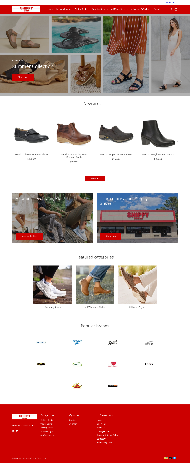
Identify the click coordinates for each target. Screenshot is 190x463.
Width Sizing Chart (105, 442)
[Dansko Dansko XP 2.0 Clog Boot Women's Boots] (74, 131)
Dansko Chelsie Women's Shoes (31, 154)
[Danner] (113, 343)
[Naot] (77, 364)
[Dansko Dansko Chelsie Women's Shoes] (31, 131)
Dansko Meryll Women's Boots (158, 154)
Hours (99, 420)
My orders (73, 423)
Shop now (23, 76)
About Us (101, 427)
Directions (101, 423)
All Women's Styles (95, 307)
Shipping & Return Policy (107, 435)
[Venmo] (174, 458)
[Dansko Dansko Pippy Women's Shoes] (116, 131)
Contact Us (102, 438)
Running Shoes (53, 307)
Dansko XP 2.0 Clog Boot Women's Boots (74, 156)
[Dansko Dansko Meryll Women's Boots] (158, 131)
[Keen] (41, 364)
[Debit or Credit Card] (170, 458)
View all (95, 178)
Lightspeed (50, 458)
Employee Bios (103, 431)
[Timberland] (113, 386)
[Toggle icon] (171, 9)
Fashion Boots (46, 420)
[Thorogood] (77, 386)
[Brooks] (77, 343)
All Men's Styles (137, 307)
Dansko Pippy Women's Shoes (116, 154)
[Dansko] (149, 343)
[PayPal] (166, 458)
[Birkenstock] (41, 343)
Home (50, 9)
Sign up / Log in (171, 2)
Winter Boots (46, 423)
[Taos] (149, 364)
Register (72, 420)
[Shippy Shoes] (26, 9)
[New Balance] (113, 364)
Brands (157, 9)
